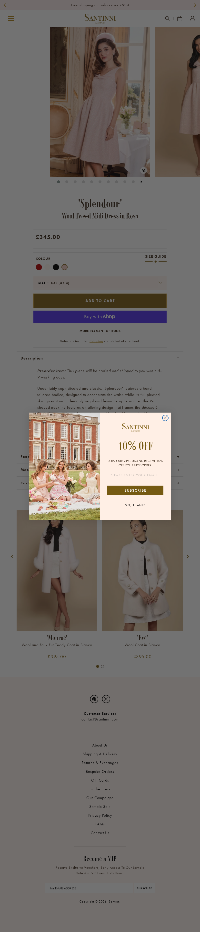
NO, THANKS (135, 505)
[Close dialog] (165, 418)
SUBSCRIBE (135, 490)
